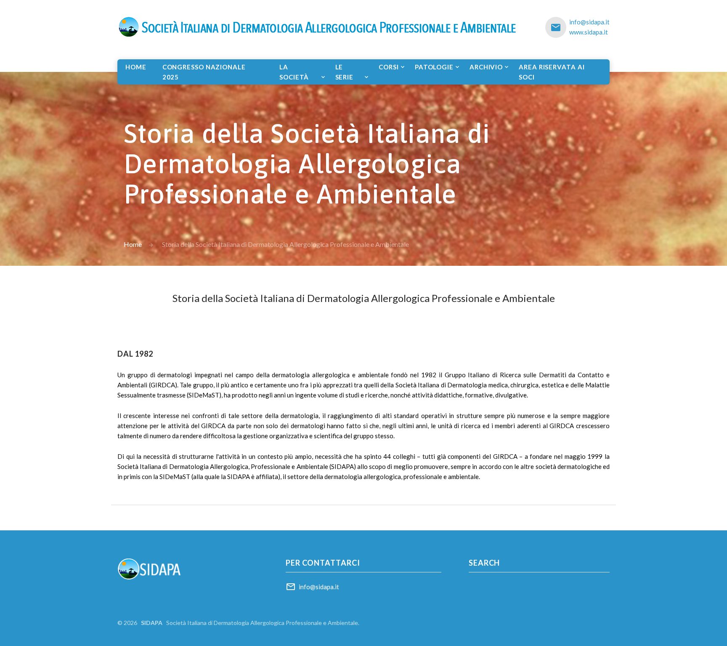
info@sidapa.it (589, 22)
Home (135, 67)
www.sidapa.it (588, 32)
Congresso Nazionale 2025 (204, 72)
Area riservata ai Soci (551, 72)
